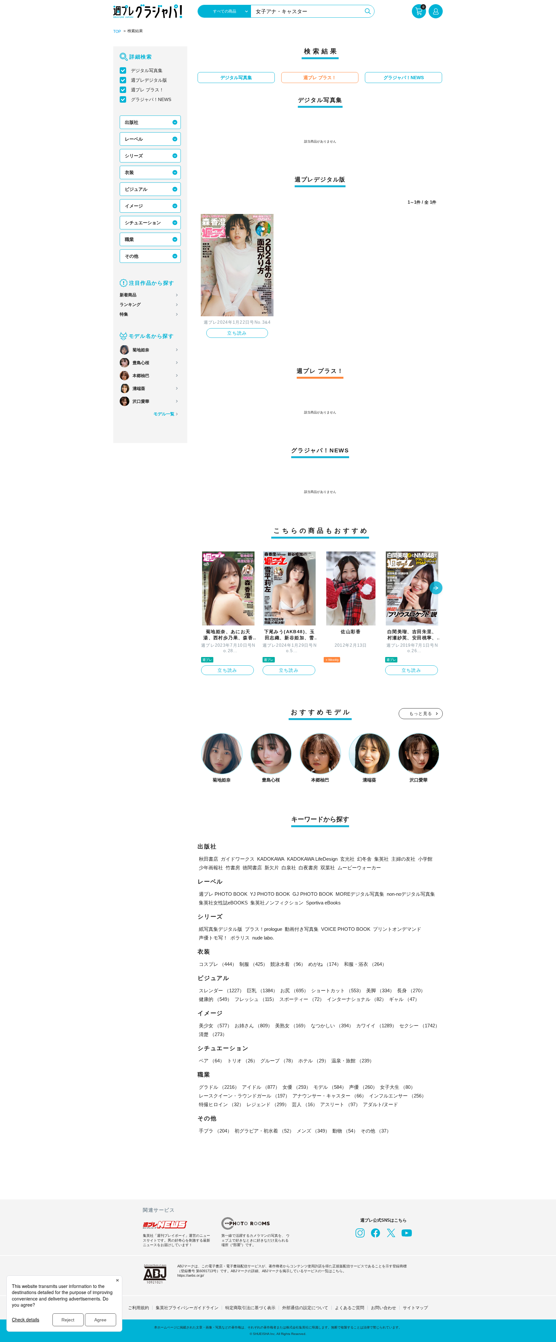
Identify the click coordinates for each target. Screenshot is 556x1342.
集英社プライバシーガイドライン (187, 1308)
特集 (124, 314)
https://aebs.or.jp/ (190, 1275)
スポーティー (301, 999)
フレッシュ (256, 999)
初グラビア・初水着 (264, 1131)
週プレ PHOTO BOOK (223, 894)
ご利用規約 (138, 1308)
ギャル (404, 999)
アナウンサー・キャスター (329, 1095)
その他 (131, 256)
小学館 (425, 859)
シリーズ (134, 155)
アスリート (340, 1104)
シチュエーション (143, 222)
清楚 (213, 1034)
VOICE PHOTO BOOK (345, 929)
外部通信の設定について (305, 1308)
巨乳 (262, 990)
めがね (324, 964)
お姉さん (254, 1025)
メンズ (313, 1131)
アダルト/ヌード (380, 1104)
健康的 (215, 999)
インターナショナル (356, 999)
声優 (363, 1087)
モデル (330, 1087)
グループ (278, 1060)
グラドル (219, 1087)
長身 (411, 990)
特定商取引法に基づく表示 (250, 1308)
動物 (345, 1131)
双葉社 (327, 867)
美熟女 (291, 1025)
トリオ (242, 1060)
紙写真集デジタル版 (220, 929)
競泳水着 (288, 964)
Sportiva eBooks (323, 902)
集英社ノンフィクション (276, 902)
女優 (297, 1087)
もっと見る (420, 713)
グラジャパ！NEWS (151, 99)
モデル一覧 (163, 414)
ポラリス (240, 937)
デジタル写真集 (146, 70)
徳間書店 (252, 867)
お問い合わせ (383, 1308)
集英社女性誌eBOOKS (223, 902)
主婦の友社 (403, 859)
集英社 (381, 859)
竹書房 (233, 867)
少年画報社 (211, 867)
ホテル (313, 1060)
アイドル (261, 1087)
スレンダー (221, 990)
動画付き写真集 (302, 929)
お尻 (294, 990)
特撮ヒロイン (221, 1104)
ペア (212, 1060)
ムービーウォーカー (359, 867)
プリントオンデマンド (397, 929)
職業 (129, 239)
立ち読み (237, 333)
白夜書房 (308, 867)
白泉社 (289, 867)
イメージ (134, 205)
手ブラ (215, 1131)
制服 (253, 964)
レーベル (134, 139)
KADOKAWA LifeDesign (312, 859)
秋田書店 (208, 859)
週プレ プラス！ (147, 89)
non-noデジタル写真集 (411, 894)
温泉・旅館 (352, 1060)
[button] (436, 588)
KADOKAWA (270, 859)
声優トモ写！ (213, 937)
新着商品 (128, 294)
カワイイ (376, 1025)
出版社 (131, 122)
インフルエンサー (397, 1095)
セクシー (419, 1025)
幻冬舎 (364, 859)
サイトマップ (415, 1308)
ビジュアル (136, 189)
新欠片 (271, 867)
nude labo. (263, 937)
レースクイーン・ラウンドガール (244, 1095)
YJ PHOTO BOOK (270, 894)
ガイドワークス (238, 859)
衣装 (129, 172)
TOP (117, 31)
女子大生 (397, 1087)
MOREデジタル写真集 (360, 894)
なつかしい (332, 1025)
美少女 (215, 1025)
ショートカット (337, 990)
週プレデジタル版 (149, 80)
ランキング (130, 304)
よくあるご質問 (349, 1308)
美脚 (380, 990)
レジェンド (267, 1104)
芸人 (305, 1104)
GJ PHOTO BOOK (312, 894)
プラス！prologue (263, 929)
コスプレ (218, 964)
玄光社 (347, 859)
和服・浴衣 (365, 964)
